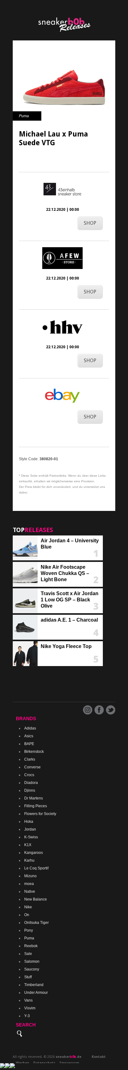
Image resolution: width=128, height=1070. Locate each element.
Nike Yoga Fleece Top (66, 646)
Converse (32, 767)
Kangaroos (33, 852)
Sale (28, 954)
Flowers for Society (40, 814)
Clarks (29, 759)
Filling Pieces (35, 806)
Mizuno (30, 876)
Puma (24, 116)
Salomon (31, 961)
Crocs (29, 775)
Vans (28, 1000)
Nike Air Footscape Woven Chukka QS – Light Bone (65, 573)
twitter (110, 710)
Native (29, 891)
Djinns (29, 790)
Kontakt (99, 1057)
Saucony (31, 969)
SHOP (90, 223)
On (26, 915)
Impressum (69, 1063)
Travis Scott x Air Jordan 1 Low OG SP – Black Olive (69, 600)
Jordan (30, 829)
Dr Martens (33, 798)
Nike (28, 907)
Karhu (29, 860)
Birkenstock (34, 751)
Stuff (28, 977)
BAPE (29, 744)
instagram (87, 710)
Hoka (28, 821)
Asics (28, 736)
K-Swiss (31, 837)
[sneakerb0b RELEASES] (64, 34)
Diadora (31, 782)
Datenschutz (44, 1063)
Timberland (33, 985)
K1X (27, 845)
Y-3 (27, 1016)
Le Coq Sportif (36, 868)
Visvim (29, 1008)
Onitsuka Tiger (36, 922)
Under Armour (36, 992)
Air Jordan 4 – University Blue (70, 543)
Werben (22, 1063)
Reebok (31, 946)
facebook (99, 710)
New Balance (35, 899)
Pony (28, 930)
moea (29, 884)
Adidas (30, 728)
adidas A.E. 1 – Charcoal (69, 620)
